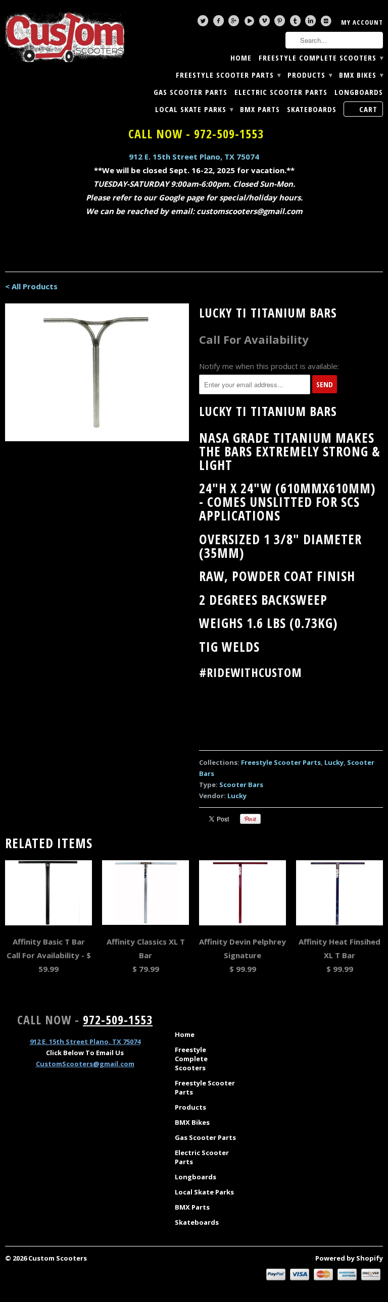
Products (309, 75)
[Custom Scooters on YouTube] (250, 23)
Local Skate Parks (194, 109)
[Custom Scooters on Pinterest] (280, 23)
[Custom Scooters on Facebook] (219, 23)
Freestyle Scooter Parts (228, 75)
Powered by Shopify (349, 1258)
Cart (368, 109)
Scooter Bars (241, 784)
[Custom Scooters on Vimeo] (265, 23)
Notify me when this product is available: (269, 366)
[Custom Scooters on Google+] (234, 23)
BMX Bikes (361, 75)
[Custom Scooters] (64, 36)
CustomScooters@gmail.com (85, 1063)
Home (241, 58)
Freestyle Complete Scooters (321, 58)
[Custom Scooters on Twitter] (204, 23)
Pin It (250, 819)
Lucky (334, 762)
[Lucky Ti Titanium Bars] (97, 372)
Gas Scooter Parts (190, 92)
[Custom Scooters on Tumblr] (296, 23)
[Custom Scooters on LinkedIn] (311, 23)
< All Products (31, 286)
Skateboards (311, 109)
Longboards (358, 92)
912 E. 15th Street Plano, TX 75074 (194, 156)
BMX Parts (260, 109)
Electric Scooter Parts (280, 92)
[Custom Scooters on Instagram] (327, 23)
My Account (362, 22)
